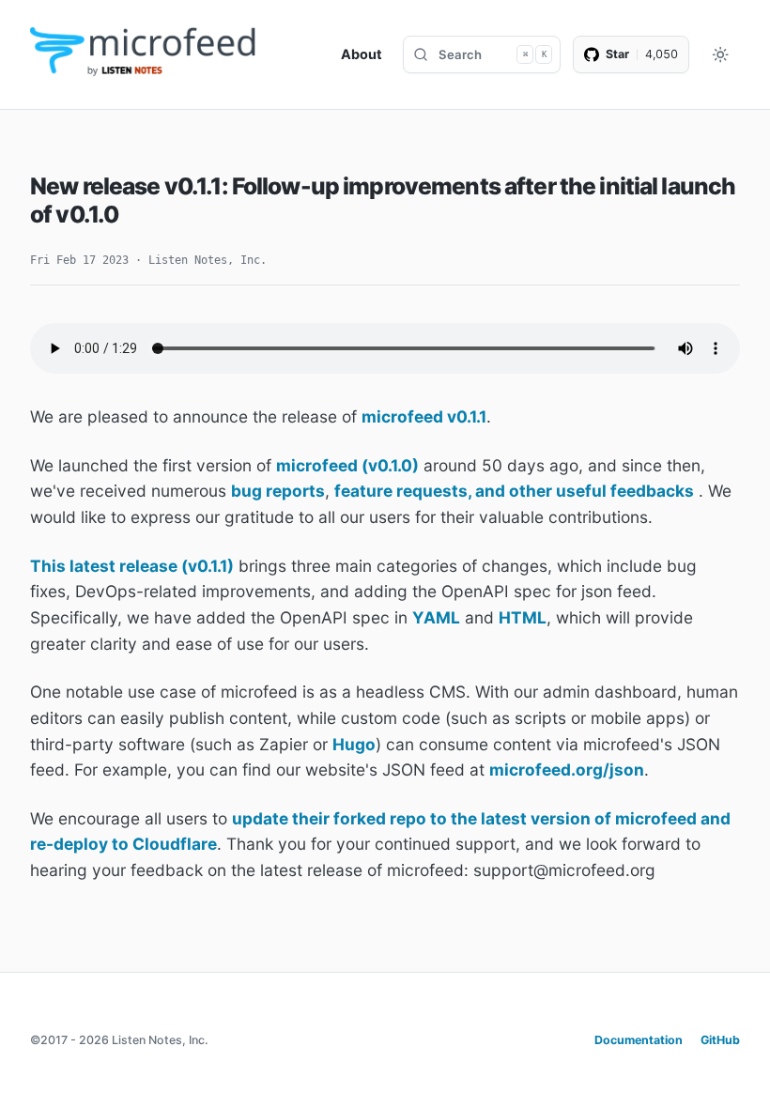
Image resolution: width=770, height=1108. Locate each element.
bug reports (278, 490)
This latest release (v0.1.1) (132, 566)
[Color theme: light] (720, 55)
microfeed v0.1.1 (424, 416)
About (361, 54)
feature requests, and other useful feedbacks (514, 490)
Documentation (638, 1040)
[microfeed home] (144, 54)
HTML (523, 617)
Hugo (354, 744)
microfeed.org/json (566, 769)
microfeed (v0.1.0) (347, 465)
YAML (436, 617)
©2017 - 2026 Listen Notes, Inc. (119, 1040)
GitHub (720, 1040)
